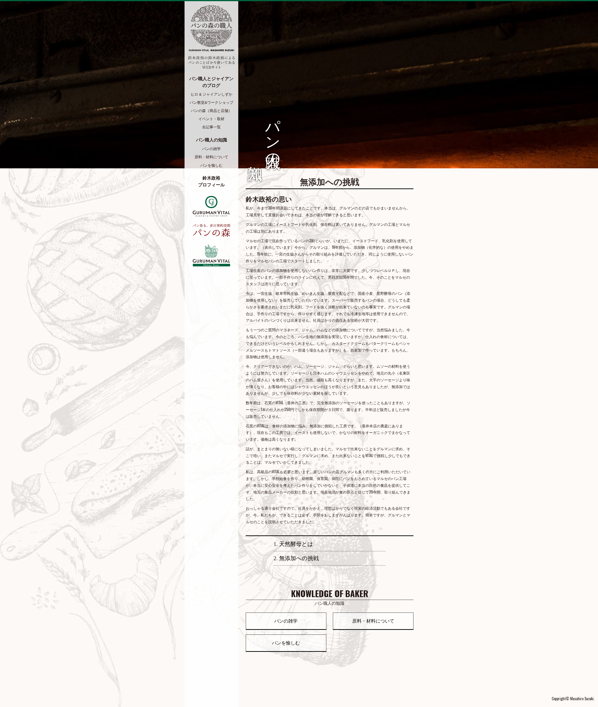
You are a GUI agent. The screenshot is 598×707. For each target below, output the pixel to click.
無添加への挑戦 (299, 558)
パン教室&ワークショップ (211, 103)
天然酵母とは (296, 544)
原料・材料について (211, 157)
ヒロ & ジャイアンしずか (211, 94)
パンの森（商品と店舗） (211, 111)
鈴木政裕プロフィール (211, 181)
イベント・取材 (211, 119)
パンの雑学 (211, 149)
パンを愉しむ (211, 165)
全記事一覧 (211, 127)
